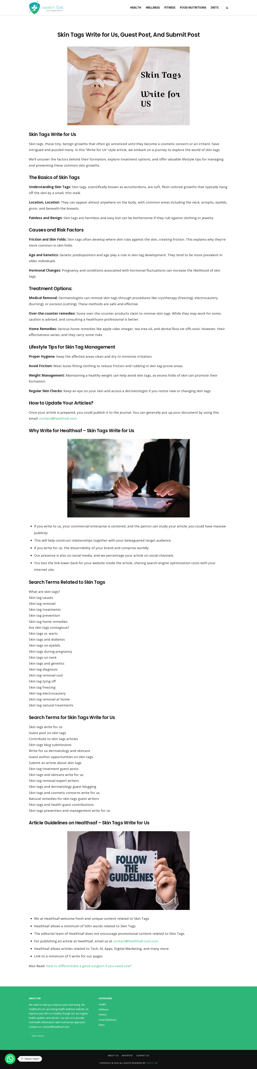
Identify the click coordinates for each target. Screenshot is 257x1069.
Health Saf (152, 1063)
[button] (10, 1059)
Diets (215, 7)
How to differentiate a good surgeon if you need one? (88, 966)
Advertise (127, 1055)
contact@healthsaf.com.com (135, 941)
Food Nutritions (193, 7)
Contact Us (142, 1055)
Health (135, 7)
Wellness (153, 7)
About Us (113, 1055)
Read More (38, 1036)
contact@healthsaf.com (58, 418)
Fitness (169, 7)
